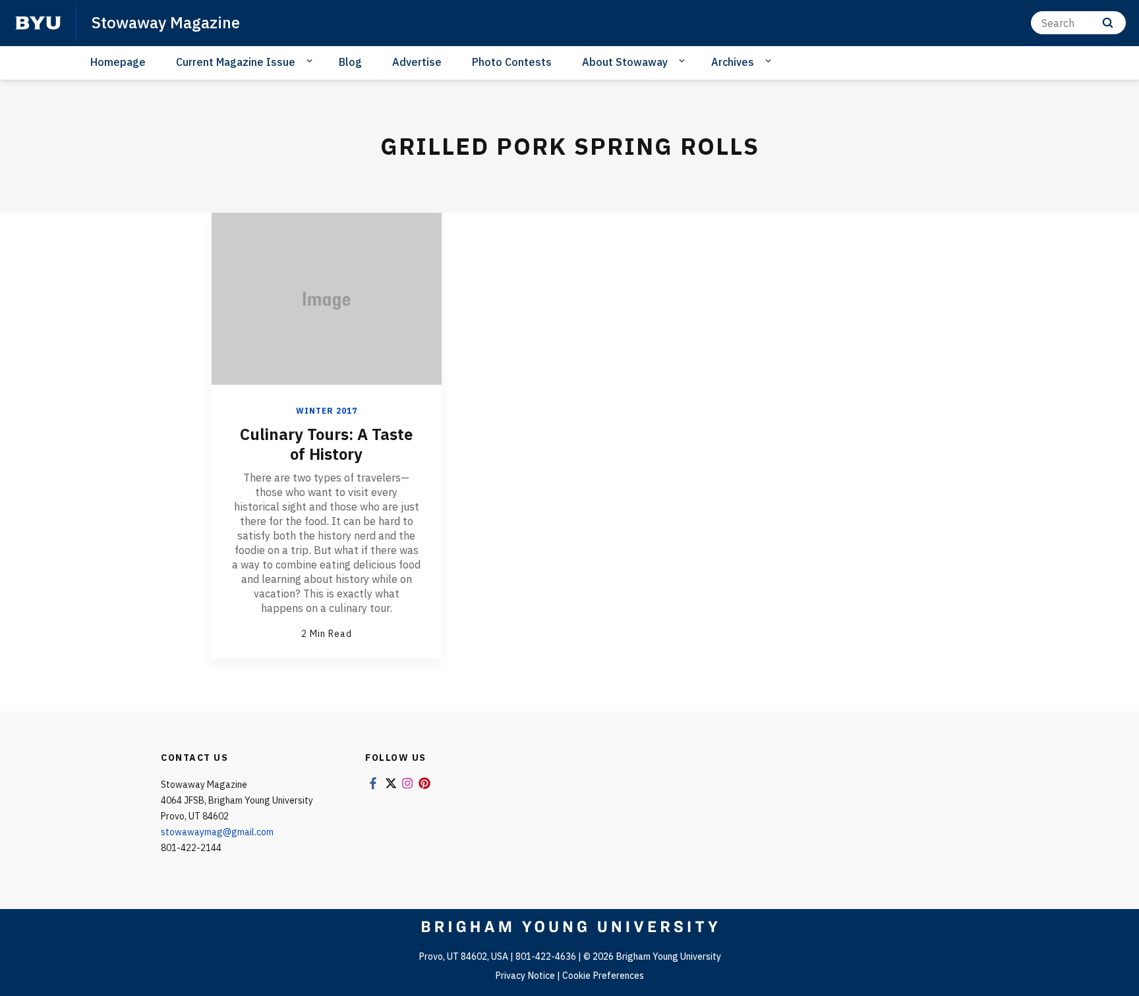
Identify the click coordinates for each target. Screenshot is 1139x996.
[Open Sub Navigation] (311, 61)
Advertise (417, 62)
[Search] (1107, 22)
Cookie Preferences (603, 976)
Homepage (118, 62)
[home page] (38, 23)
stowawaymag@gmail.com (217, 832)
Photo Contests (512, 62)
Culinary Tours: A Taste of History (326, 444)
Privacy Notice (525, 976)
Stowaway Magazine (166, 22)
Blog (350, 62)
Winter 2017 (326, 411)
